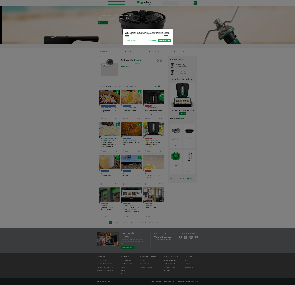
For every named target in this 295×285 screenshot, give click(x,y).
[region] (148, 37)
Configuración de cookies (131, 40)
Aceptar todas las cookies (164, 40)
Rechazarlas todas (152, 40)
